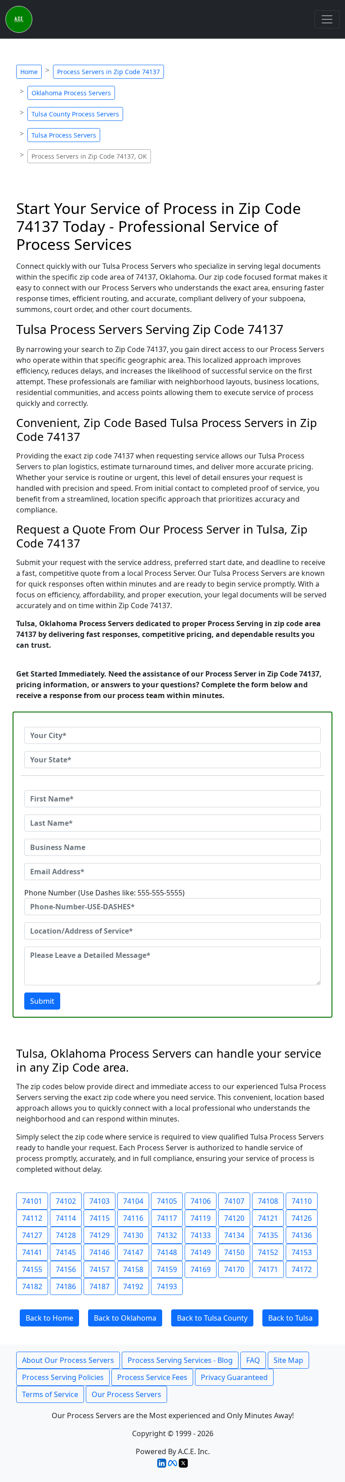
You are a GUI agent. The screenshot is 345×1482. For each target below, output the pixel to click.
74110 (302, 1201)
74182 (32, 1286)
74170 (234, 1269)
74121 (268, 1218)
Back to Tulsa (290, 1318)
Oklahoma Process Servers (71, 93)
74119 (200, 1218)
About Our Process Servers (68, 1360)
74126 (302, 1218)
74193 (167, 1286)
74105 (167, 1201)
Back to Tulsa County (212, 1318)
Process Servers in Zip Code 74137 (108, 71)
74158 (133, 1269)
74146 (99, 1252)
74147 (133, 1252)
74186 (66, 1286)
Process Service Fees (152, 1377)
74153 (302, 1252)
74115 (99, 1218)
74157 (99, 1269)
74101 (32, 1201)
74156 (66, 1269)
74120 (234, 1218)
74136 (302, 1235)
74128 (66, 1235)
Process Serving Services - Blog (180, 1360)
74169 (200, 1269)
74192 (133, 1286)
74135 (268, 1235)
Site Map (288, 1360)
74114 (66, 1218)
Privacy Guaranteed (234, 1377)
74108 (268, 1201)
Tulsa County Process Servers (75, 114)
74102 (66, 1201)
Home (29, 71)
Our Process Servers (126, 1394)
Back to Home (49, 1318)
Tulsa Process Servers (63, 135)
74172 (302, 1269)
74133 (200, 1235)
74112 (32, 1218)
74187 (99, 1286)
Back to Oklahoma (125, 1318)
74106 (200, 1201)
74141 (32, 1252)
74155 (32, 1269)
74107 (234, 1201)
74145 (66, 1252)
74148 (167, 1252)
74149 (200, 1252)
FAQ (253, 1360)
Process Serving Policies (63, 1377)
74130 (133, 1235)
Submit (42, 1001)
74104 (133, 1201)
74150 (234, 1252)
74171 (268, 1269)
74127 (32, 1235)
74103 (99, 1201)
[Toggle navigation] (327, 19)
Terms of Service (50, 1394)
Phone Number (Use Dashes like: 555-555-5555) (104, 893)
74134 (234, 1235)
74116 (133, 1218)
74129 (99, 1235)
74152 (268, 1252)
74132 (167, 1235)
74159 (167, 1269)
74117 (167, 1218)
